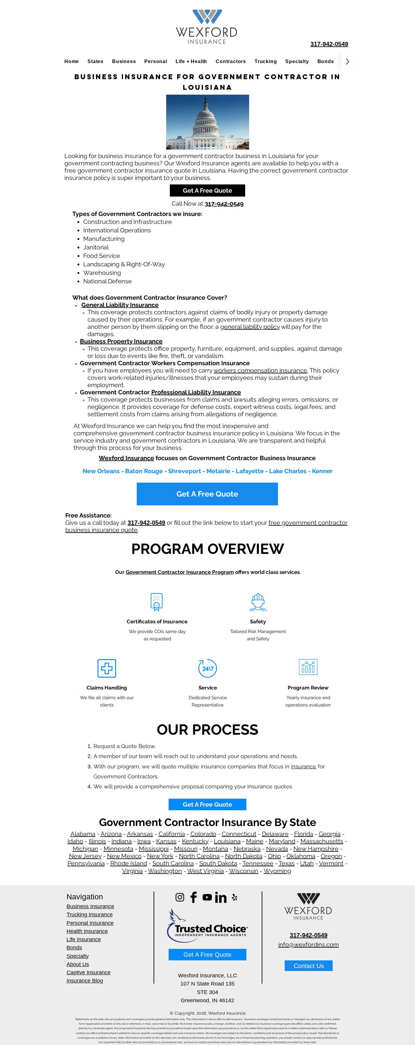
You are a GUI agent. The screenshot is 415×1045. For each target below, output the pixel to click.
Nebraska (247, 848)
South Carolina (173, 863)
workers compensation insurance (260, 370)
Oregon (331, 856)
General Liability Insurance (120, 304)
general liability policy (250, 326)
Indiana (121, 841)
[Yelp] (234, 897)
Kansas (166, 841)
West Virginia (205, 871)
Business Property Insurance (121, 341)
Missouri (185, 848)
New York (160, 856)
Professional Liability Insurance (196, 392)
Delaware (275, 834)
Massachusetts (321, 841)
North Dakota (243, 856)
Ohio (274, 856)
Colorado (203, 834)
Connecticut (239, 834)
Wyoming (277, 871)
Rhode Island (128, 863)
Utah (307, 863)
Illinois (97, 841)
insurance (303, 766)
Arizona (111, 834)
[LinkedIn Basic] (221, 897)
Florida (303, 834)
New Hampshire (315, 848)
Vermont (331, 863)
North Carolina (199, 856)
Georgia (330, 834)
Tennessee (257, 863)
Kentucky (195, 841)
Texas (287, 863)
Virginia (132, 871)
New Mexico (124, 856)
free (275, 522)
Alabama (82, 834)
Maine (254, 841)
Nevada (277, 848)
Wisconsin (243, 871)
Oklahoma (300, 856)
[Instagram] (180, 897)
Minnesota (118, 848)
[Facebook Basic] (193, 897)
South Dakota (218, 863)
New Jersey (85, 856)
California (172, 834)
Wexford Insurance (126, 458)
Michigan (85, 848)
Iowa (144, 841)
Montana (215, 848)
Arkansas (140, 834)
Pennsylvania (86, 863)
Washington (165, 871)
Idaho (75, 841)
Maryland (282, 841)
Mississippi (154, 848)
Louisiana (227, 841)
